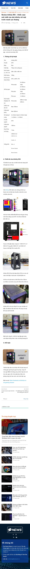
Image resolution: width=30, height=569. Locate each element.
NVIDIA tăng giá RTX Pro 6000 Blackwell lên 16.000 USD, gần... (19, 477)
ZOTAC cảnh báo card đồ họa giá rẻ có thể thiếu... (20, 457)
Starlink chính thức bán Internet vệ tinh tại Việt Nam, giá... (20, 487)
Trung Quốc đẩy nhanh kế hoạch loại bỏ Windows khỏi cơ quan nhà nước (13, 437)
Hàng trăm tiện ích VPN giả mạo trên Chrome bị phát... (19, 467)
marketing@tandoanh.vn (14, 559)
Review (4, 12)
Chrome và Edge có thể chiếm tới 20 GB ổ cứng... (20, 505)
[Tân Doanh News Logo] (10, 3)
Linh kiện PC (12, 12)
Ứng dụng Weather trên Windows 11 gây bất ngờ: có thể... (20, 515)
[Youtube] (16, 537)
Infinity (7, 190)
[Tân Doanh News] (15, 530)
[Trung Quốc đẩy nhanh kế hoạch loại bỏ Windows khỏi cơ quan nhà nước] (15, 427)
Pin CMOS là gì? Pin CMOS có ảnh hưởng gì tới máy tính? (22, 391)
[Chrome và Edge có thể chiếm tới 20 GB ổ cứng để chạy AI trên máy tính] (7, 507)
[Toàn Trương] (3, 23)
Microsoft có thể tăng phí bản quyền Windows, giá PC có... (20, 495)
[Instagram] (16, 535)
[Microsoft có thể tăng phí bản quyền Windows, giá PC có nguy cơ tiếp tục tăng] (7, 498)
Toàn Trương (7, 22)
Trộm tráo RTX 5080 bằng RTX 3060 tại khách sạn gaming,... (19, 449)
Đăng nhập (25, 398)
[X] (14, 537)
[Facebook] (13, 535)
